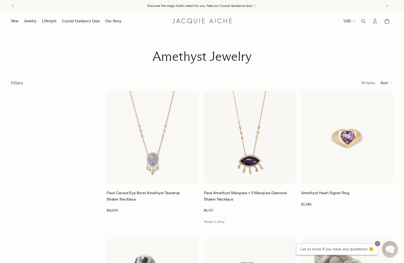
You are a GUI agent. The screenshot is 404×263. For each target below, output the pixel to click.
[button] (387, 83)
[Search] (363, 21)
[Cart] (387, 21)
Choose (194, 174)
